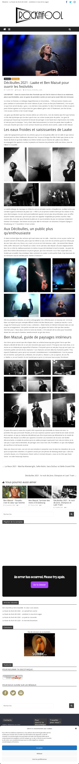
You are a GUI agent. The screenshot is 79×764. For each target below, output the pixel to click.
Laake (40, 90)
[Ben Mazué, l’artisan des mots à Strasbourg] (39, 487)
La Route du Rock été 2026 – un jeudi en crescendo (19, 617)
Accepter (39, 748)
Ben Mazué (28, 90)
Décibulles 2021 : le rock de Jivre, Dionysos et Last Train (51, 475)
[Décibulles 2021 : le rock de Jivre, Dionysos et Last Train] (64, 487)
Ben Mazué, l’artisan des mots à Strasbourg (39, 501)
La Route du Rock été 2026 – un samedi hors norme (26, 2)
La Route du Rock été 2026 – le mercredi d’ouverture (19, 620)
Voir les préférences (39, 759)
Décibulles (35, 90)
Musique (7, 79)
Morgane (18, 90)
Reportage (15, 79)
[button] (76, 728)
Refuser (39, 753)
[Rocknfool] (39, 15)
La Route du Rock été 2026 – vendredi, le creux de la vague (22, 614)
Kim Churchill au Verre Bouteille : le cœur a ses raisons (20, 608)
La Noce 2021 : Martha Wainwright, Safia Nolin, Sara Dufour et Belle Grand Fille (38, 466)
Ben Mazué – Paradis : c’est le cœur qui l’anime (14, 501)
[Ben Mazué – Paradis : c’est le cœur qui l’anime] (14, 487)
